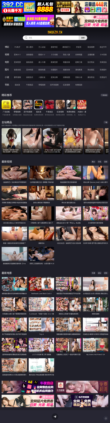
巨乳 (99, 162)
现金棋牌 (91, 47)
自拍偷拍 (29, 54)
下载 (105, 122)
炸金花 (78, 47)
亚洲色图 (29, 70)
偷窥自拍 (17, 70)
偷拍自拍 (29, 62)
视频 (7, 54)
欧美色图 (41, 70)
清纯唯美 (78, 70)
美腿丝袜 (66, 70)
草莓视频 (41, 85)
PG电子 (17, 47)
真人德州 (29, 47)
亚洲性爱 (17, 62)
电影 (7, 62)
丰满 (93, 273)
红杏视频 (66, 85)
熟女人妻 (66, 54)
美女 (93, 162)
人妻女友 (41, 77)
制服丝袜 (66, 62)
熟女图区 (91, 70)
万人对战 (41, 47)
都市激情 (17, 77)
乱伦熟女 (91, 62)
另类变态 (103, 62)
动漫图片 (54, 70)
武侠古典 (54, 77)
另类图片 (103, 70)
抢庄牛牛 (103, 47)
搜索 (83, 38)
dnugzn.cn (55, 32)
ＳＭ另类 (103, 54)
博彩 (7, 47)
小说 (7, 77)
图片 (7, 69)
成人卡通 (41, 62)
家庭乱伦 (29, 77)
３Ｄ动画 (54, 54)
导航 (7, 84)
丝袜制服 (78, 54)
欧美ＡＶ (41, 54)
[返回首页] (105, 418)
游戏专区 (54, 47)
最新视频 (7, 161)
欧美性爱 (54, 62)
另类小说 (78, 77)
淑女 (99, 273)
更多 (105, 162)
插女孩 (17, 85)
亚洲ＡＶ (17, 54)
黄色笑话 (91, 77)
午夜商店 (29, 85)
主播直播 (91, 54)
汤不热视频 (54, 85)
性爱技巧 (103, 77)
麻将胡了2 (66, 47)
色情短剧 (78, 85)
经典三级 (78, 62)
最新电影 (7, 273)
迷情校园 (66, 77)
